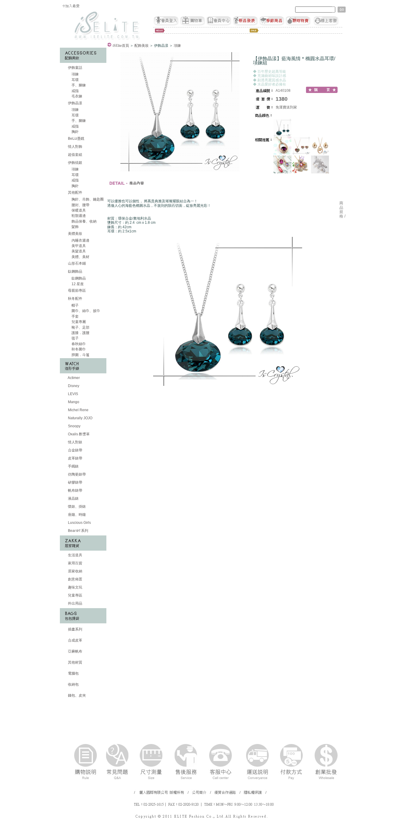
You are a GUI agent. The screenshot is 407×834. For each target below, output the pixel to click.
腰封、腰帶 (80, 205)
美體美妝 (75, 234)
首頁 (121, 46)
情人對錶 (74, 442)
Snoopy (73, 426)
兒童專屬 (78, 322)
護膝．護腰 (80, 333)
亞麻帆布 (74, 651)
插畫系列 (74, 629)
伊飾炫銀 (75, 163)
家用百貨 (74, 563)
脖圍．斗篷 (80, 355)
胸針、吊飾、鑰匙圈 (87, 199)
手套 (75, 316)
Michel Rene (77, 410)
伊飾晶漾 (75, 103)
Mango (73, 402)
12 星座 (77, 284)
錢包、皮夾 (76, 695)
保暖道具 (78, 210)
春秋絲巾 (78, 344)
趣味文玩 (74, 587)
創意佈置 (74, 579)
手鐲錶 (73, 466)
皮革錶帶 (74, 458)
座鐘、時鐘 (76, 514)
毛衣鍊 (76, 96)
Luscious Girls (79, 523)
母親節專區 (76, 290)
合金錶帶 (74, 450)
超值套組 (74, 155)
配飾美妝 (141, 46)
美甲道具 (78, 246)
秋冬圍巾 (78, 349)
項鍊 (75, 74)
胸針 (75, 132)
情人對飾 (74, 147)
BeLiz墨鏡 (75, 138)
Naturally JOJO (79, 418)
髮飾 (75, 227)
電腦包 (73, 673)
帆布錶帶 (74, 490)
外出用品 (74, 603)
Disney (73, 386)
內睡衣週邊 (80, 240)
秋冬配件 (75, 298)
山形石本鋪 (76, 263)
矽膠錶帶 (74, 482)
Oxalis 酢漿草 (78, 434)
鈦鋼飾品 (75, 271)
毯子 (75, 338)
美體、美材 (80, 257)
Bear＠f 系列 (77, 531)
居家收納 (74, 571)
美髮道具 (78, 251)
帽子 (75, 305)
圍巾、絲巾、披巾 (85, 311)
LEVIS (72, 394)
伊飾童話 (75, 68)
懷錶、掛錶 (76, 506)
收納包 (73, 684)
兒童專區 (74, 595)
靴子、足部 (80, 327)
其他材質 (74, 662)
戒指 (75, 91)
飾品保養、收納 (84, 221)
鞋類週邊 (78, 216)
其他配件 (75, 192)
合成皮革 (74, 640)
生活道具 (74, 555)
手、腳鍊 (78, 85)
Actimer (73, 378)
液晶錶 (73, 498)
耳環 (75, 80)
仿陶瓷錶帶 (76, 474)
